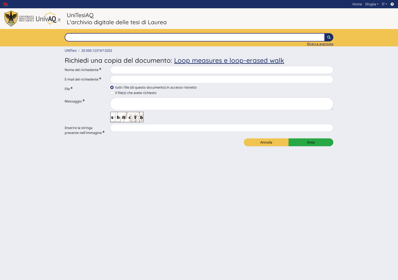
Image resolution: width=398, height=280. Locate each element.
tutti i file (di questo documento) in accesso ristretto (156, 87)
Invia (311, 142)
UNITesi (71, 50)
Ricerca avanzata (320, 44)
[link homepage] (6, 4)
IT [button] (383, 4)
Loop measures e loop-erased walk (229, 60)
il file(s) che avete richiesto (136, 93)
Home (357, 4)
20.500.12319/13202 (96, 50)
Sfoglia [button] (370, 4)
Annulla (266, 142)
